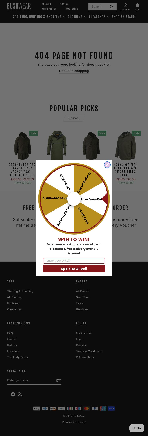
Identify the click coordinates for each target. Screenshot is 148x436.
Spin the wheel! (74, 268)
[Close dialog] (107, 165)
